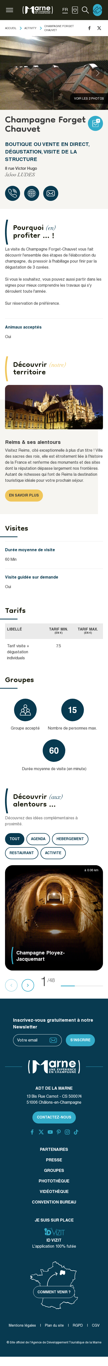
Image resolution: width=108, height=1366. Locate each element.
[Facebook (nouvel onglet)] (32, 1132)
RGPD (78, 1325)
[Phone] (12, 193)
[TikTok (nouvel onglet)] (76, 1132)
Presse (54, 1160)
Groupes (54, 1170)
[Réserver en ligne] (97, 10)
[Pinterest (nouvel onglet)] (59, 1132)
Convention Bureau (54, 1202)
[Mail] (50, 193)
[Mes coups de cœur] (75, 10)
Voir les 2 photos (89, 98)
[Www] (31, 193)
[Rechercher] (85, 10)
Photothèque (54, 1181)
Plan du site (54, 1325)
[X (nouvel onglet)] (41, 1132)
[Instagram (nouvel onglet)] (67, 1132)
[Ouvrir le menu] (9, 10)
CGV (95, 1325)
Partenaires (54, 1149)
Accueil (10, 28)
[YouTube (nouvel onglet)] (50, 1132)
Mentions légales (22, 1325)
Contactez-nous (54, 1117)
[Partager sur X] (99, 28)
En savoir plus (24, 495)
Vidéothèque (54, 1191)
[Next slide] (97, 73)
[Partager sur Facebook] (89, 28)
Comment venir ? (54, 1292)
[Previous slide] (10, 73)
